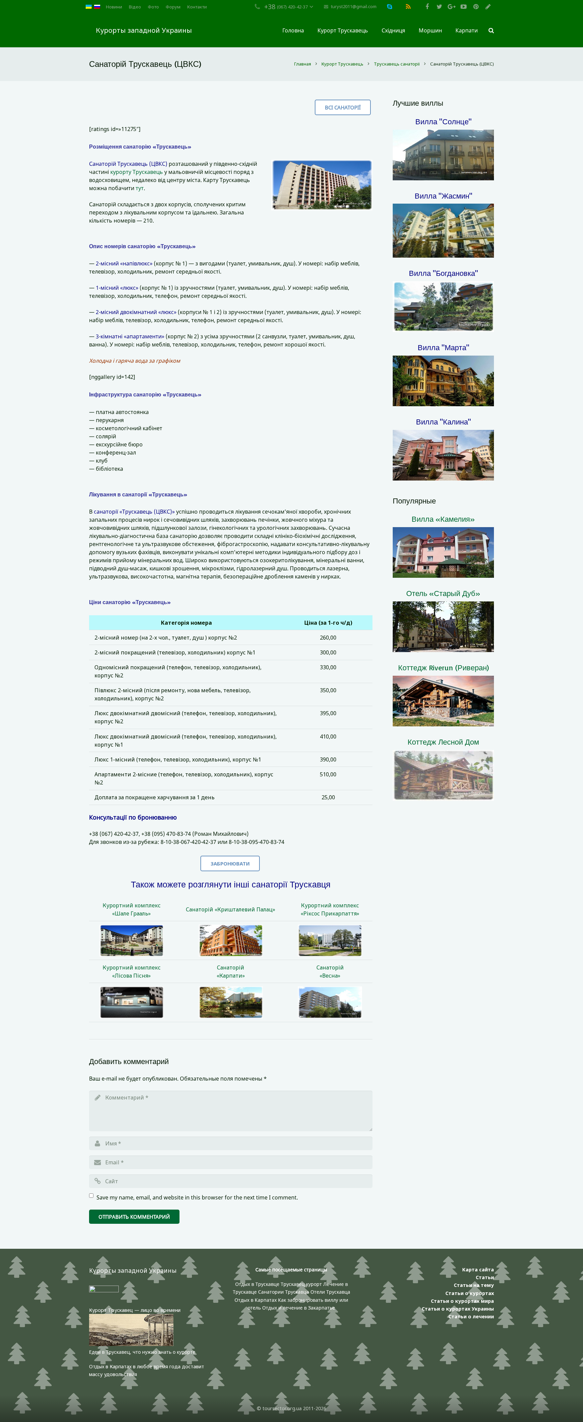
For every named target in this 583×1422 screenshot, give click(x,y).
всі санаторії (343, 107)
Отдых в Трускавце (257, 1284)
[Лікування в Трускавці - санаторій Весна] (330, 1002)
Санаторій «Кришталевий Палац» (230, 909)
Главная (302, 64)
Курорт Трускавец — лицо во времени (135, 1310)
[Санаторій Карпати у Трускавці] (230, 1002)
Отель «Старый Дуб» (443, 593)
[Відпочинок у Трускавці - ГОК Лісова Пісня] (131, 1002)
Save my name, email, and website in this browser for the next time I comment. (197, 1197)
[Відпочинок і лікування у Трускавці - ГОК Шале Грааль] (131, 941)
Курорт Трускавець (342, 64)
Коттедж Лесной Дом (443, 741)
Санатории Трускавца (284, 1292)
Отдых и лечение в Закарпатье (298, 1307)
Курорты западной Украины (144, 30)
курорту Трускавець (136, 172)
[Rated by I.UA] (104, 1290)
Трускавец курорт (302, 1284)
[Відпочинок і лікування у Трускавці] (230, 941)
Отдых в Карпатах (255, 1300)
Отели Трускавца (330, 1292)
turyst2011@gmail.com (354, 6)
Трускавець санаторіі (397, 64)
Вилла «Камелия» (443, 518)
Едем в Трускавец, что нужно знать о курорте (142, 1352)
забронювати (230, 863)
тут (140, 188)
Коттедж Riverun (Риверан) (443, 667)
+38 (269, 6)
